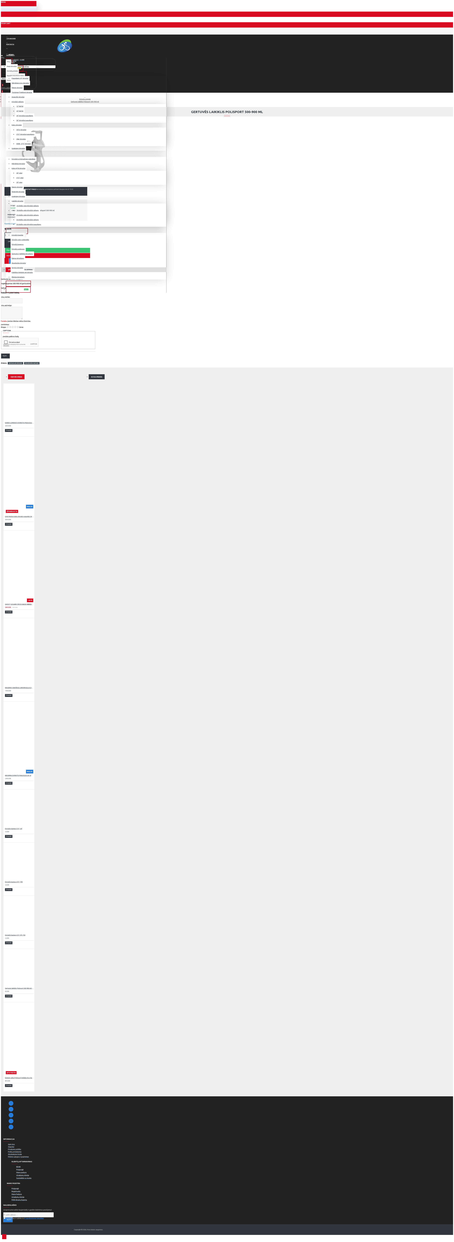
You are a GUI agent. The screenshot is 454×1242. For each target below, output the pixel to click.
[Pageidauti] (7, 433)
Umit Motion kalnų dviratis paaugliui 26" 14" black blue (19, 516)
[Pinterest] (11, 1121)
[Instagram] (11, 1109)
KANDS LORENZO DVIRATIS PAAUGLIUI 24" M (19, 423)
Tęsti (5, 356)
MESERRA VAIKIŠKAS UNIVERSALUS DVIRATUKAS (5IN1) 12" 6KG (19, 688)
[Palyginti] (10, 433)
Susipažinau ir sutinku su (25, 1218)
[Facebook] (11, 1103)
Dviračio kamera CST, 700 (14, 882)
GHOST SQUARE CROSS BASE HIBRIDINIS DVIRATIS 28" (19, 604)
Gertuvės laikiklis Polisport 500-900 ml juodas (19, 988)
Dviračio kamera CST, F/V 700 (15, 935)
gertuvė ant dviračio (15, 363)
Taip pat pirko (16, 377)
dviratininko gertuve (32, 363)
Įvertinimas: (5, 325)
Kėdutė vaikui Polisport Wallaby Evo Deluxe (19, 1078)
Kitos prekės (96, 377)
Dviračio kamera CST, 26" (13, 828)
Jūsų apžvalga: (6, 305)
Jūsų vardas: (5, 297)
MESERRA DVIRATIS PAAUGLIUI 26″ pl (18, 775)
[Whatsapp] (11, 1127)
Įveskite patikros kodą (11, 336)
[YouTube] (11, 1115)
